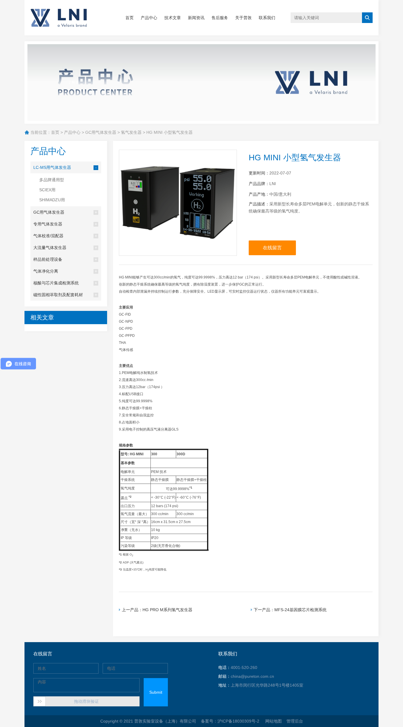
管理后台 (294, 721)
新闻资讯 (196, 17)
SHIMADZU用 (52, 199)
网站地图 (273, 721)
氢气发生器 (131, 132)
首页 (129, 17)
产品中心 (149, 17)
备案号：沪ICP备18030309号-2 (231, 721)
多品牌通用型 (51, 179)
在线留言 (272, 247)
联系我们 (267, 17)
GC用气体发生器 (100, 132)
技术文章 (172, 17)
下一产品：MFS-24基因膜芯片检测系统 (290, 609)
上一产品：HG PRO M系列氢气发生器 (157, 609)
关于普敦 (243, 17)
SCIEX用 (47, 189)
